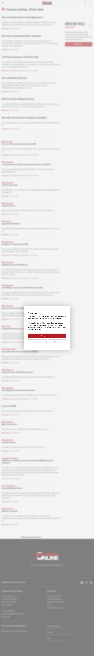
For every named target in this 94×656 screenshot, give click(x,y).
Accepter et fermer (47, 336)
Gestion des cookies (35, 329)
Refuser (57, 342)
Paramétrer (37, 342)
